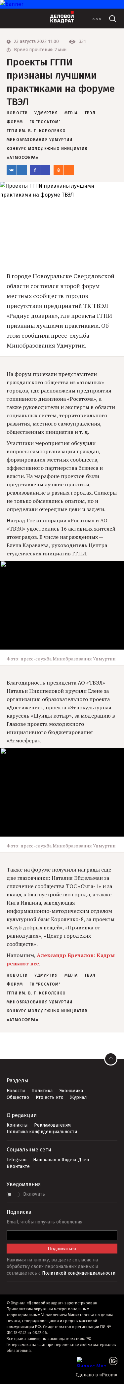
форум (15, 122)
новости (17, 113)
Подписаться (62, 1248)
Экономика (71, 1091)
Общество (18, 1097)
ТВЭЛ (90, 113)
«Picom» (108, 1375)
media (71, 113)
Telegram (16, 1160)
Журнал (78, 1097)
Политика (42, 1091)
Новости (16, 1091)
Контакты (17, 1125)
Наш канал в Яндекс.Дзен (61, 1160)
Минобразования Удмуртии (40, 139)
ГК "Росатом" (45, 122)
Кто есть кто (49, 1097)
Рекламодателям (52, 1125)
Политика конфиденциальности (42, 1132)
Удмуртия (46, 113)
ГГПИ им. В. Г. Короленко (36, 131)
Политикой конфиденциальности (78, 1273)
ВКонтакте (18, 1166)
